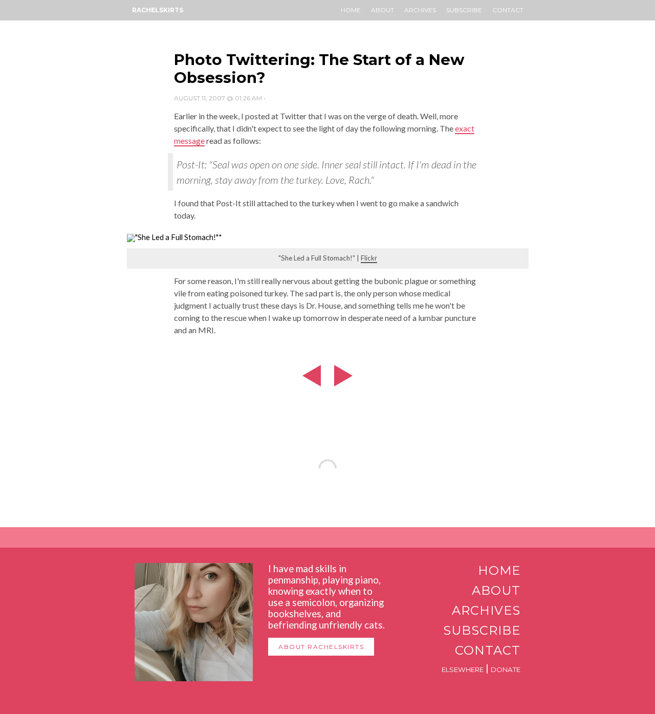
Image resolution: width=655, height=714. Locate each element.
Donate (505, 669)
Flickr (369, 258)
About (382, 10)
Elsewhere (463, 669)
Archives (420, 10)
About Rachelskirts (321, 647)
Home (351, 10)
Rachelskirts (157, 10)
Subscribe (464, 10)
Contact (507, 10)
